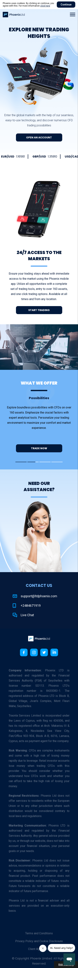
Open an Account (39, 137)
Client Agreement (39, 949)
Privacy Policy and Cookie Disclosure (39, 941)
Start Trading (39, 310)
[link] (39, 638)
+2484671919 (31, 605)
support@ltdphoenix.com (39, 596)
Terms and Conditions (39, 933)
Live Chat (27, 615)
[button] (71, 14)
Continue (66, 4)
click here (45, 6)
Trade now (39, 448)
